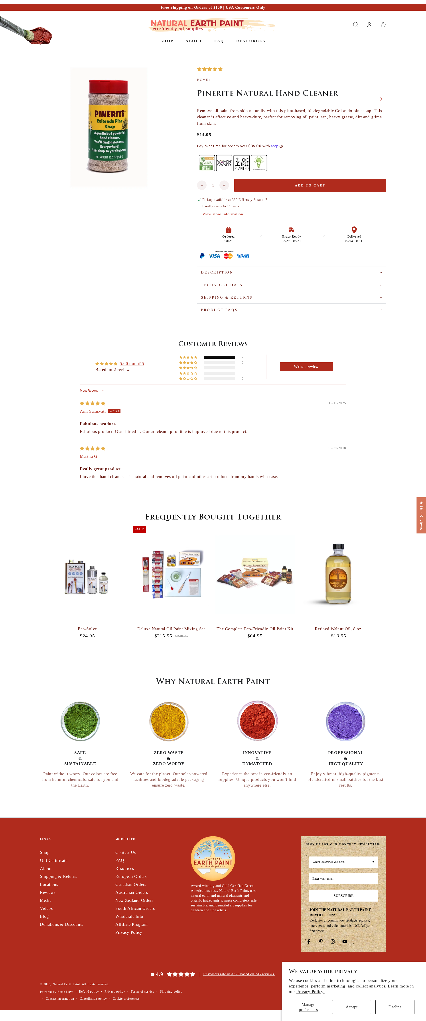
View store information (222, 214)
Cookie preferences (126, 998)
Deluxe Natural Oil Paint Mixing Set (171, 628)
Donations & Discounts (61, 924)
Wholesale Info (129, 916)
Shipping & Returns (58, 876)
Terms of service (142, 991)
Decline (395, 1007)
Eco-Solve (87, 628)
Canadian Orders (130, 884)
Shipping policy (171, 991)
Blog (44, 916)
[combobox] (343, 862)
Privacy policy (115, 991)
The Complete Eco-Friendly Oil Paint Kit (255, 628)
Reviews (47, 892)
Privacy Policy (128, 932)
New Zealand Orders (134, 900)
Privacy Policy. (310, 991)
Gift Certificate (53, 860)
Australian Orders (131, 892)
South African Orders (135, 908)
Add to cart (310, 185)
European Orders (131, 876)
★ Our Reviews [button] (421, 515)
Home (202, 79)
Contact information (60, 998)
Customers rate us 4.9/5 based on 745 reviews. (239, 974)
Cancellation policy (93, 998)
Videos (46, 908)
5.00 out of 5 (132, 363)
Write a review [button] (306, 367)
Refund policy (89, 991)
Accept (351, 1007)
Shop (45, 852)
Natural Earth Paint (66, 984)
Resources (124, 868)
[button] (355, 25)
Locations (49, 884)
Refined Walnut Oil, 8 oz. (338, 628)
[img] (92, 403)
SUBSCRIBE (343, 895)
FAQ (119, 860)
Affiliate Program (131, 924)
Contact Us (125, 852)
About (46, 868)
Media (45, 900)
